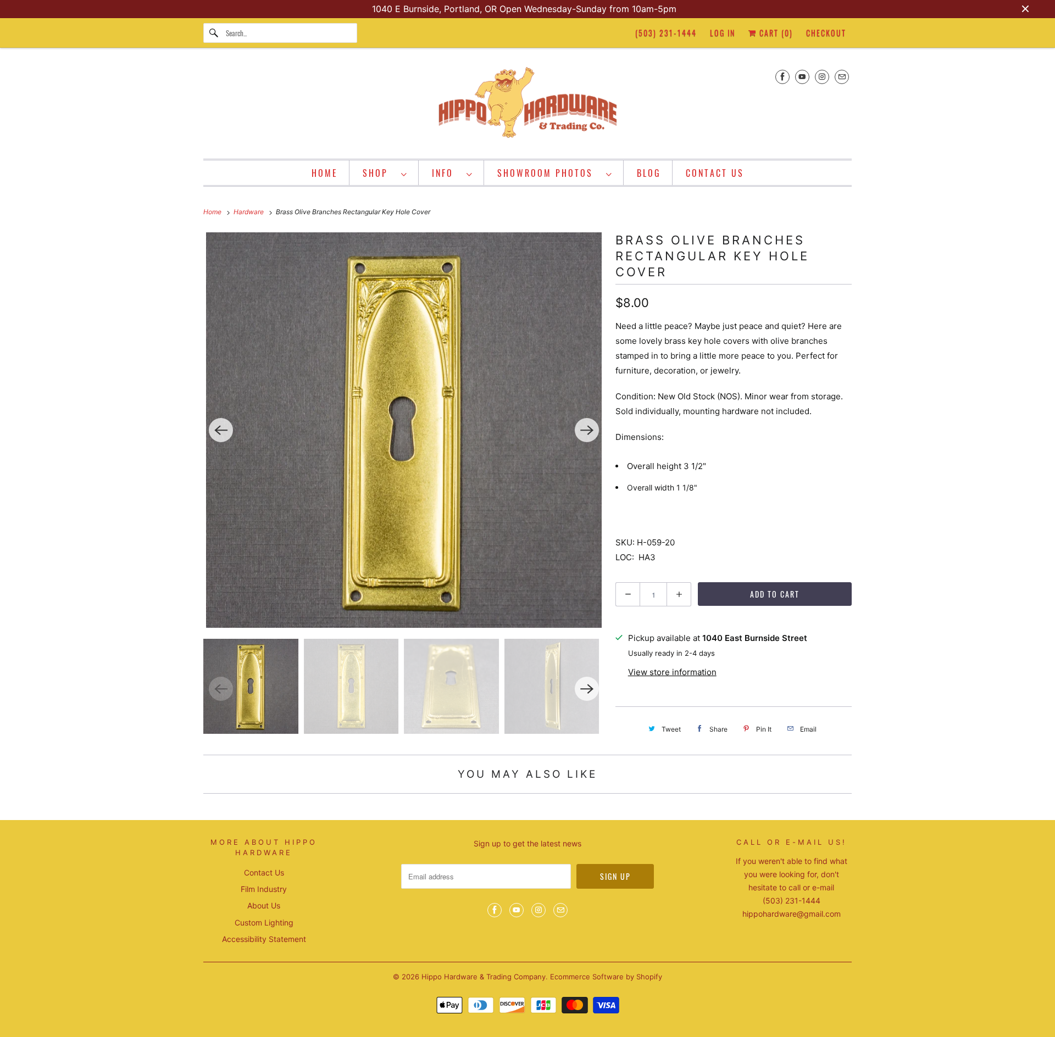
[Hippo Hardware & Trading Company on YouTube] (802, 76)
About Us (263, 905)
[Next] (587, 430)
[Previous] (221, 430)
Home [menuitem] (325, 173)
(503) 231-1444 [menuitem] (666, 32)
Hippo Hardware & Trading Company (483, 976)
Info (446, 173)
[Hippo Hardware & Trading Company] (527, 106)
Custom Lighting (264, 922)
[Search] (214, 33)
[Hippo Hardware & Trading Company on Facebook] (782, 76)
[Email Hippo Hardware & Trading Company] (842, 76)
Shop (379, 173)
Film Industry (264, 889)
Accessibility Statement (264, 939)
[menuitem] (385, 172)
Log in (722, 32)
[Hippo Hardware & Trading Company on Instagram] (822, 76)
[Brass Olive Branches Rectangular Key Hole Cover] (404, 430)
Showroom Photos (549, 173)
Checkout (826, 32)
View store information (672, 672)
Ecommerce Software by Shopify (606, 976)
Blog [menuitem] (649, 173)
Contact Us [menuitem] (715, 173)
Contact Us (264, 872)
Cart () (775, 32)
